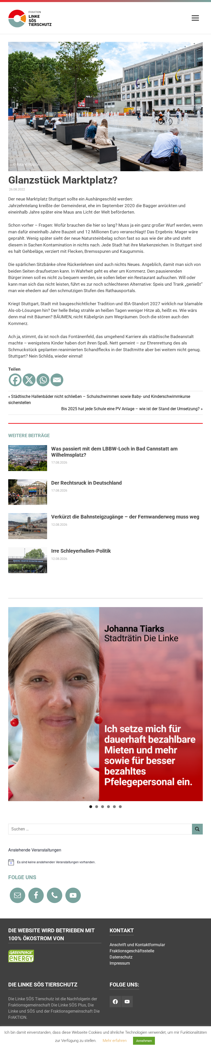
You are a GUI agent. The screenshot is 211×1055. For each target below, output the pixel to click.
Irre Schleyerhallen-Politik (81, 551)
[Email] (56, 379)
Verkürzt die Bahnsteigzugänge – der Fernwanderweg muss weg (125, 517)
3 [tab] (102, 806)
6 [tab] (120, 806)
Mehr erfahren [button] (115, 1040)
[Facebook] (15, 379)
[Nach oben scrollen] (202, 1046)
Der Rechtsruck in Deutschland (86, 483)
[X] (29, 379)
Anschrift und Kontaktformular (137, 944)
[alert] (105, 862)
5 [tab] (114, 806)
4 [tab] (108, 806)
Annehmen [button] (144, 1041)
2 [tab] (96, 806)
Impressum (120, 963)
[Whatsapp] (43, 379)
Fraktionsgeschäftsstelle (132, 950)
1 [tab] (90, 806)
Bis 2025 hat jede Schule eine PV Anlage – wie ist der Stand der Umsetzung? (130, 408)
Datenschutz (121, 957)
